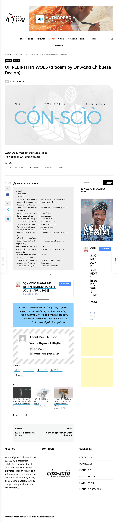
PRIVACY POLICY (87, 476)
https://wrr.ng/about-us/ (46, 354)
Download (65, 284)
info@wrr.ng (40, 349)
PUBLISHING (93, 39)
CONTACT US (85, 457)
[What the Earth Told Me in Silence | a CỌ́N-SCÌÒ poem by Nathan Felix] (22, 392)
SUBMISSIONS (72, 39)
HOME (21, 39)
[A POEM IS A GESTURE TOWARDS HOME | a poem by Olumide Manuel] (63, 392)
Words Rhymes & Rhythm (46, 343)
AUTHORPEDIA (12, 487)
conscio (24, 415)
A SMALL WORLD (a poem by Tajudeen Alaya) (41, 401)
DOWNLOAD (59, 46)
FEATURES (41, 39)
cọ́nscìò (31, 39)
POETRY (52, 39)
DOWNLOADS (85, 464)
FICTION (61, 39)
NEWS (82, 39)
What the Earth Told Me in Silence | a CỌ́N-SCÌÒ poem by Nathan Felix (22, 401)
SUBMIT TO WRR (87, 483)
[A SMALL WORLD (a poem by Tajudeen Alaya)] (43, 392)
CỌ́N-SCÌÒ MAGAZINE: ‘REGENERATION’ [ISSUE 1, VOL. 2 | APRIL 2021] (39, 287)
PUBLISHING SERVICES (90, 489)
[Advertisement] (97, 341)
